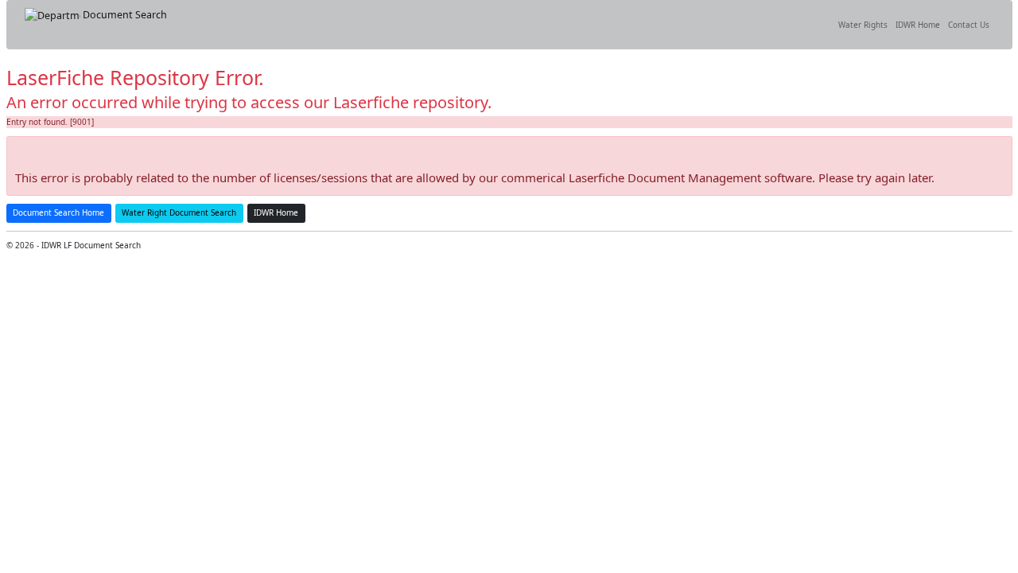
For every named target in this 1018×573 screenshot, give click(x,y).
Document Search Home (58, 212)
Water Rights (863, 24)
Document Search (123, 14)
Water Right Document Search (179, 212)
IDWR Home (918, 24)
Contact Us (968, 24)
